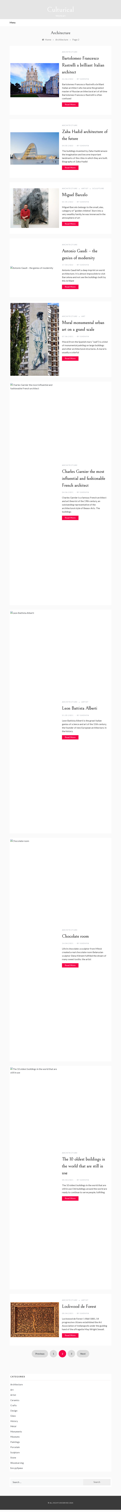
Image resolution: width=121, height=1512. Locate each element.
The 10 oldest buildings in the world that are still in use (83, 1166)
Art (83, 316)
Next (83, 1353)
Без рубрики (16, 1468)
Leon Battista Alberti (79, 708)
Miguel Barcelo (75, 194)
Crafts (13, 1405)
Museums (15, 1436)
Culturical (60, 10)
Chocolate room (75, 936)
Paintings (15, 1442)
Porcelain (15, 1447)
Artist (84, 188)
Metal (13, 1426)
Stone (13, 1457)
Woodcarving (17, 1463)
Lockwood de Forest (79, 1306)
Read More (70, 104)
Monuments (16, 1431)
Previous (39, 1353)
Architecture (69, 52)
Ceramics (14, 1400)
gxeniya (84, 79)
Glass (13, 1415)
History (14, 1421)
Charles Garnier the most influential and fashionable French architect (83, 478)
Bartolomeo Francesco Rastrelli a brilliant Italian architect (83, 65)
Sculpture (98, 188)
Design (13, 1410)
